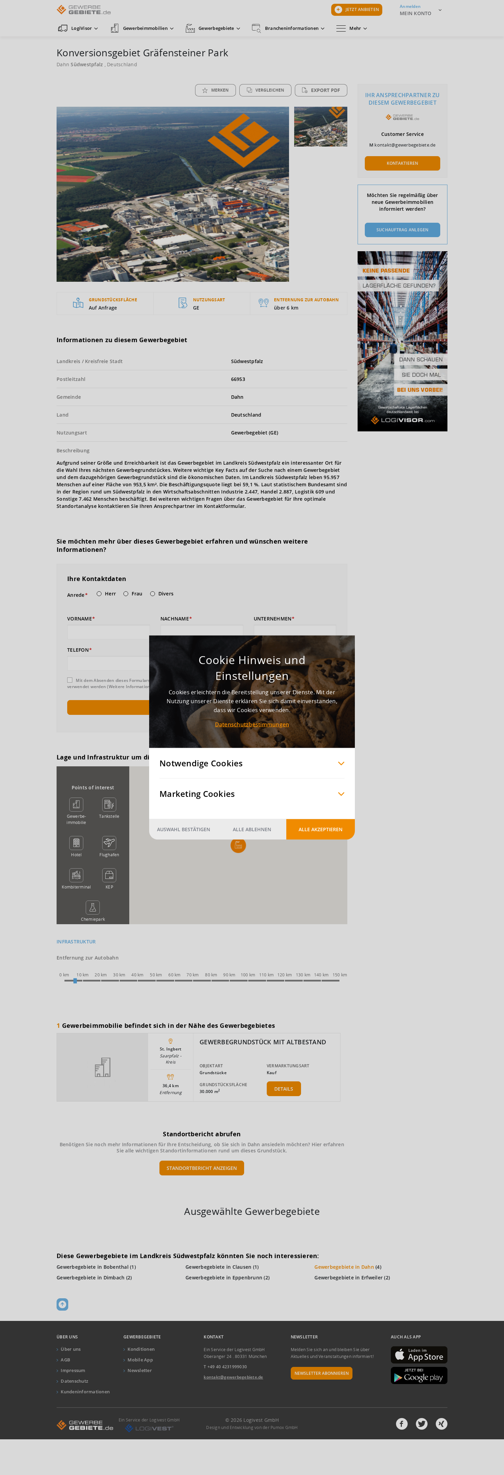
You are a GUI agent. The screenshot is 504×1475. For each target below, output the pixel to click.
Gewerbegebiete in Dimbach (90, 1277)
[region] (238, 845)
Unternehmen (273, 618)
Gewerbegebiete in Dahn (344, 1267)
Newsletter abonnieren (322, 1373)
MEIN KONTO (416, 13)
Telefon (78, 650)
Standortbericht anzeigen (202, 1168)
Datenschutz (74, 1381)
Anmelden (410, 6)
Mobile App (140, 1360)
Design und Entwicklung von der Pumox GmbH (252, 1427)
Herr (110, 593)
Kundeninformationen (85, 1392)
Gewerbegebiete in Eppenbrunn (223, 1277)
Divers (166, 593)
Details (283, 1088)
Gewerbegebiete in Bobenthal (93, 1267)
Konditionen (141, 1349)
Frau (137, 593)
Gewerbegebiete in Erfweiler (348, 1277)
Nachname (174, 618)
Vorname (79, 618)
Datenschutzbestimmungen (252, 724)
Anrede (76, 595)
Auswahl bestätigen (183, 829)
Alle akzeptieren (321, 829)
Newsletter (140, 1370)
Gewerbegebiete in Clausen (218, 1267)
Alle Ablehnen (252, 829)
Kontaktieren (402, 163)
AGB (65, 1360)
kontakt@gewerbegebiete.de (404, 145)
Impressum (73, 1370)
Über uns (71, 1349)
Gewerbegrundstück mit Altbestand (263, 1042)
